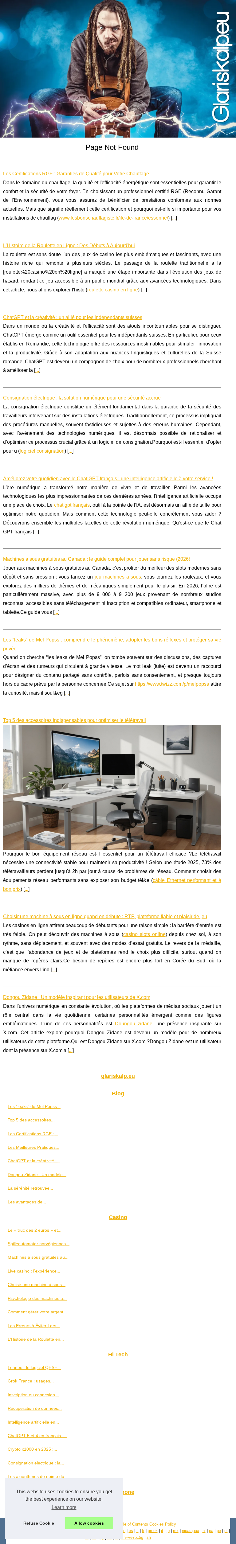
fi (137, 1530)
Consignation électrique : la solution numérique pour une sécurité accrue (82, 397)
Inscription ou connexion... (33, 1394)
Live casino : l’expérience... (34, 1271)
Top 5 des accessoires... (31, 1119)
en (123, 1530)
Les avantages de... (27, 1201)
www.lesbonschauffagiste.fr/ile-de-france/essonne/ (113, 217)
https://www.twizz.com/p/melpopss (172, 684)
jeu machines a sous (118, 576)
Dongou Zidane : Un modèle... (37, 1174)
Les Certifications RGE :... (33, 1133)
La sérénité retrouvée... (30, 1188)
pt (226, 1530)
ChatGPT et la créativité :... (34, 1160)
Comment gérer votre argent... (37, 1311)
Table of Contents (132, 1524)
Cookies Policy (162, 1524)
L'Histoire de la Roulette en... (36, 1339)
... (174, 217)
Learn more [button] (64, 1507)
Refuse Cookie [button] (38, 1523)
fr (143, 1530)
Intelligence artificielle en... (33, 1422)
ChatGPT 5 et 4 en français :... (37, 1435)
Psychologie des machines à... (37, 1298)
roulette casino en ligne (112, 289)
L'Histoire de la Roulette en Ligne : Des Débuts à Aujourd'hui (69, 245)
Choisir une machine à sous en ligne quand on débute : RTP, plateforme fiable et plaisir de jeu (105, 916)
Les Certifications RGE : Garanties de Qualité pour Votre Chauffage (76, 173)
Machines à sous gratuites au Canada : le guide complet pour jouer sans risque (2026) (96, 559)
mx (176, 1530)
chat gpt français (72, 505)
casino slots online (144, 934)
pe (219, 1530)
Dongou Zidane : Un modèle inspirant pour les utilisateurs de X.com (76, 997)
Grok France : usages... (31, 1380)
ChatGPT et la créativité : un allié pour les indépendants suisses (72, 317)
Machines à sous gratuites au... (38, 1257)
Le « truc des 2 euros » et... (34, 1230)
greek (153, 1530)
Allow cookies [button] (89, 1523)
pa (211, 1530)
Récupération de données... (35, 1408)
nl (204, 1530)
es (131, 1530)
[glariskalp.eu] (118, 69)
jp (168, 1530)
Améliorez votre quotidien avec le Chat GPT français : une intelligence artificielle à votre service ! (108, 478)
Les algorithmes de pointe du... (38, 1476)
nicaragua (190, 1530)
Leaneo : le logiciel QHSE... (34, 1367)
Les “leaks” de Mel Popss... (34, 1106)
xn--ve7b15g (132, 1537)
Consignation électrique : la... (36, 1462)
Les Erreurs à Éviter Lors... (34, 1325)
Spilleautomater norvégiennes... (38, 1243)
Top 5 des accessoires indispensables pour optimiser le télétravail (74, 720)
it (162, 1530)
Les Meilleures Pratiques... (33, 1147)
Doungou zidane (134, 1023)
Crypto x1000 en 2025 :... (32, 1449)
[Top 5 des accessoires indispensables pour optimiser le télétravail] (112, 787)
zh (149, 1537)
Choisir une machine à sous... (36, 1284)
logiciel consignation (42, 451)
